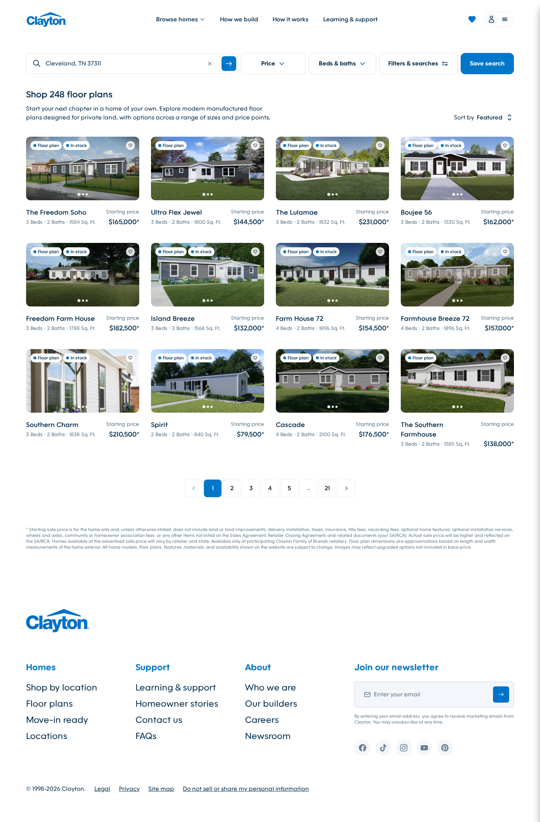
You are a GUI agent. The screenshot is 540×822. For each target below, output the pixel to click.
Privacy (129, 789)
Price (268, 63)
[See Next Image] (130, 169)
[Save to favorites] (130, 145)
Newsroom (268, 736)
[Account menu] (499, 19)
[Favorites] (472, 19)
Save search (487, 63)
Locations (46, 736)
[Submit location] (229, 63)
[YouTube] (424, 748)
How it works (291, 19)
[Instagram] (404, 748)
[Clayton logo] (46, 19)
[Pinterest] (445, 748)
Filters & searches (413, 63)
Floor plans (49, 704)
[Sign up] (501, 694)
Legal (102, 789)
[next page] (346, 488)
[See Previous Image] (35, 169)
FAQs (146, 736)
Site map (161, 789)
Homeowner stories (177, 704)
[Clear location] (209, 63)
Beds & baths (337, 63)
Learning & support (350, 19)
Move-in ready (57, 720)
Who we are (270, 687)
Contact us (159, 720)
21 (327, 488)
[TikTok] (383, 748)
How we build (239, 19)
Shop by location (61, 687)
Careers (262, 720)
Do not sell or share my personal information (246, 789)
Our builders (271, 704)
